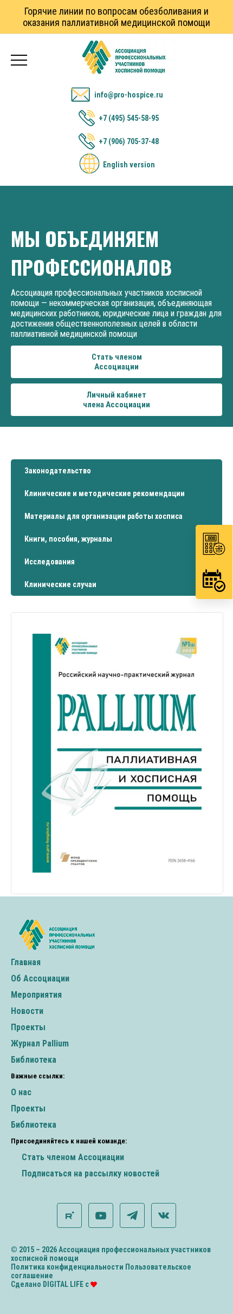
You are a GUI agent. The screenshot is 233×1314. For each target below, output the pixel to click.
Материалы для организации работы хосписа (103, 516)
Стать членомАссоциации (117, 362)
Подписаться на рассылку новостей (90, 1173)
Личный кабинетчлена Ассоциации (116, 399)
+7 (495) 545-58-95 (129, 118)
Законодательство (57, 470)
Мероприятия (36, 995)
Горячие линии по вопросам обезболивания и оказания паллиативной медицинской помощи (116, 16)
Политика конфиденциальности (67, 1267)
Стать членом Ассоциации (73, 1157)
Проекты (28, 1027)
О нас (21, 1092)
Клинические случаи (60, 584)
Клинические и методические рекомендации (104, 493)
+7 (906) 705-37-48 (129, 141)
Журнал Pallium (40, 1043)
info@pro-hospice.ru (128, 94)
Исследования (49, 561)
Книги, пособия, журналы (68, 539)
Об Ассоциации (40, 978)
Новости (27, 1011)
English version (129, 164)
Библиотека (33, 1060)
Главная (26, 962)
